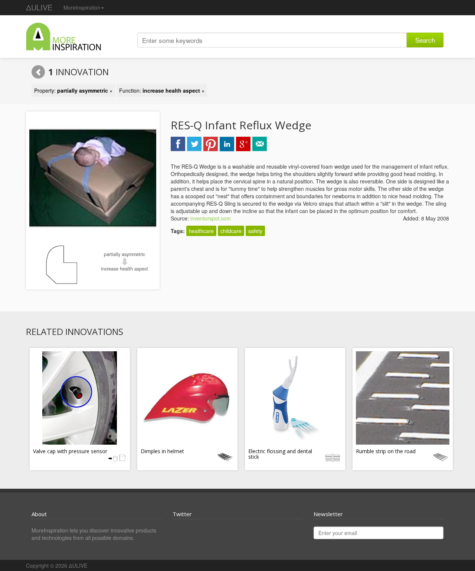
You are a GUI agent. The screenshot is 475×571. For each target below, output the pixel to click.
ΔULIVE (39, 7)
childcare (231, 231)
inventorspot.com (210, 218)
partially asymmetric (124, 254)
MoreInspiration (81, 7)
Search (425, 39)
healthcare (201, 231)
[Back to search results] (38, 72)
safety (255, 231)
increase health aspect (124, 268)
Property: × (73, 90)
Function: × (161, 90)
